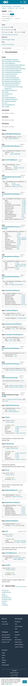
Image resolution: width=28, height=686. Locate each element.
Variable (7, 565)
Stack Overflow (18, 626)
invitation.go (5, 590)
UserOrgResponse (11, 553)
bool (23, 214)
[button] (2, 27)
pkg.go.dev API (5, 642)
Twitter (3, 653)
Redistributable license (9, 29)
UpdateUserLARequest (12, 502)
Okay (24, 682)
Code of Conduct (19, 646)
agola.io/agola (16, 6)
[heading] (6, 2)
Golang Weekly (5, 665)
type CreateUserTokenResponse (11, 79)
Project (7, 417)
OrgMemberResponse (12, 405)
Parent (18, 184)
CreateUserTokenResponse (14, 334)
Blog (16, 637)
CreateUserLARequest (12, 290)
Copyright (14, 670)
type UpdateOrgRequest (9, 97)
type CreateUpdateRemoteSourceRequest (14, 68)
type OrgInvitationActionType (10, 85)
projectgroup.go (6, 597)
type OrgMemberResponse (9, 90)
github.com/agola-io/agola (8, 39)
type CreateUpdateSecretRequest (11, 70)
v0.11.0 (6, 14)
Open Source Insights (8, 44)
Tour (16, 624)
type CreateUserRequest (9, 76)
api (16, 8)
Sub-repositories (6, 637)
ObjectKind (23, 426)
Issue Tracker (18, 639)
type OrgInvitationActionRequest (11, 83)
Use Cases (4, 621)
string (11, 152)
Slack (3, 657)
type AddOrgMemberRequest (10, 59)
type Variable (5, 106)
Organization (21, 557)
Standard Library (6, 634)
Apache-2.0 (9, 18)
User (14, 410)
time (22, 304)
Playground (17, 621)
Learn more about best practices (10, 34)
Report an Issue (14, 677)
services (4, 8)
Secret (7, 470)
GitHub (3, 655)
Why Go (4, 619)
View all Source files (20, 586)
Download (17, 634)
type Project (5, 92)
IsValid (4, 396)
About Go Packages (6, 639)
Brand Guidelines (19, 644)
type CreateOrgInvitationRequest (11, 61)
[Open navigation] (24, 2)
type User (4, 103)
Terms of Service (14, 672)
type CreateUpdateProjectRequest (11, 67)
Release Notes (18, 642)
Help (16, 628)
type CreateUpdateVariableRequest (12, 72)
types (20, 8)
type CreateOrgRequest (8, 63)
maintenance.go (6, 592)
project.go (5, 596)
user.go (4, 603)
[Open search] (21, 2)
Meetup (4, 662)
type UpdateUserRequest (9, 101)
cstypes (10, 138)
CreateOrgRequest (11, 160)
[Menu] (14, 48)
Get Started (18, 619)
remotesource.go (6, 599)
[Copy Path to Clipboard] (23, 8)
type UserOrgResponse (8, 105)
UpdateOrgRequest (11, 490)
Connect (4, 650)
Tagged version (7, 32)
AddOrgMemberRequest (13, 134)
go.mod (8, 27)
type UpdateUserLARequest (10, 99)
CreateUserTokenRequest (13, 324)
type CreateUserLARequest (9, 74)
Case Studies (5, 624)
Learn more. (8, 684)
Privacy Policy (14, 675)
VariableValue (19, 284)
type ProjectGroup (7, 94)
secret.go (4, 601)
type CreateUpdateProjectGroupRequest (13, 65)
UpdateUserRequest (11, 521)
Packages (5, 632)
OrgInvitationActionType (16, 370)
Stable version (19, 32)
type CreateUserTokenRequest (10, 77)
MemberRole (16, 138)
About (17, 632)
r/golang (4, 660)
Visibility (21, 167)
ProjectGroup (9, 443)
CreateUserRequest (11, 310)
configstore (11, 8)
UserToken (23, 540)
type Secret (5, 95)
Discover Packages (6, 6)
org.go (4, 594)
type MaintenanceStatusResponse (11, 81)
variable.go (5, 605)
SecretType (23, 264)
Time (25, 304)
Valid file (7, 27)
